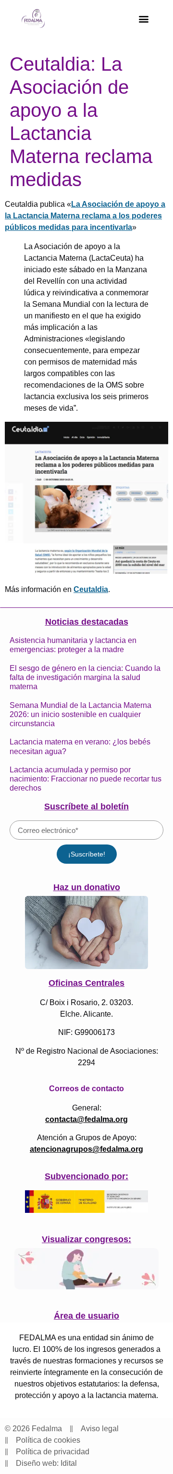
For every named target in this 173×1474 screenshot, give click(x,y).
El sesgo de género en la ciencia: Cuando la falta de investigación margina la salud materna (85, 677)
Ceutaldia (91, 589)
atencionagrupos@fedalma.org (86, 1149)
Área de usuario (86, 1316)
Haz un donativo (86, 887)
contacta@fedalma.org (86, 1119)
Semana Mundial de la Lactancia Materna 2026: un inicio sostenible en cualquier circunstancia (80, 714)
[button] (143, 18)
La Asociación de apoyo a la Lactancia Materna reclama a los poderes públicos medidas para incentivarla (85, 215)
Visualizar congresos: (86, 1239)
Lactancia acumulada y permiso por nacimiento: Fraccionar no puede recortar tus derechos (85, 779)
